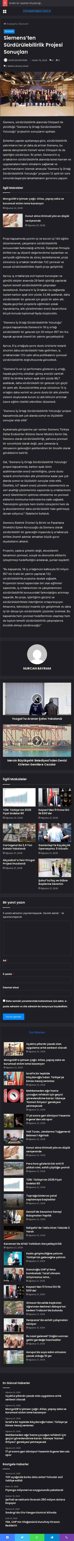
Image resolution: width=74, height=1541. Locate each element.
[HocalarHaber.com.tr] (37, 11)
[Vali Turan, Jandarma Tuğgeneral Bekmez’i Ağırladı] (14, 1136)
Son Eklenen (37, 1032)
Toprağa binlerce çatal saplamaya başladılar (41, 1197)
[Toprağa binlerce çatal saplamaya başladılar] (14, 1200)
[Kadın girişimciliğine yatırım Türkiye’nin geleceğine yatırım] (14, 1258)
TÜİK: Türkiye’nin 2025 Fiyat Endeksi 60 (17, 811)
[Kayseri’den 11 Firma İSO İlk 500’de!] (54, 797)
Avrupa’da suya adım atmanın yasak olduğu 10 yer (46, 1354)
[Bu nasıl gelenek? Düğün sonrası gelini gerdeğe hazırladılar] (14, 1341)
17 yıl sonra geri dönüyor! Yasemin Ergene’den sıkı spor (48, 1117)
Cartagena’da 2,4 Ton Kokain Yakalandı (17, 846)
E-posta (8, 973)
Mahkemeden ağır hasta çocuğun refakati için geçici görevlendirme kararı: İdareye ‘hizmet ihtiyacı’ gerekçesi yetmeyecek (45, 1098)
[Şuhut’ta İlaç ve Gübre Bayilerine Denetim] (54, 868)
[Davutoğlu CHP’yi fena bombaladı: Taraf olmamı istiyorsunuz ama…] (14, 1274)
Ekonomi (23, 23)
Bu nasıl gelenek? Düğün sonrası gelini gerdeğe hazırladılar (47, 1338)
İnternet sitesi (11, 987)
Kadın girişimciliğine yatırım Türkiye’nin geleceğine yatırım (46, 1255)
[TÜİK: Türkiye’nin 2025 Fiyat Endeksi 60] (19, 797)
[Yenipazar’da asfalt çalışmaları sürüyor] (14, 1325)
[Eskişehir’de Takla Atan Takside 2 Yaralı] (14, 1232)
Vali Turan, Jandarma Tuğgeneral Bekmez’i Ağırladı (48, 1133)
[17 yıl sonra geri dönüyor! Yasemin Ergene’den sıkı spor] (14, 1120)
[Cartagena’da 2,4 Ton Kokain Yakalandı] (19, 832)
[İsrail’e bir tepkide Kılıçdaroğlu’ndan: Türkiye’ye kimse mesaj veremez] (14, 1078)
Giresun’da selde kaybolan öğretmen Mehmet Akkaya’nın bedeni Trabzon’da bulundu (46, 1306)
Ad (5, 960)
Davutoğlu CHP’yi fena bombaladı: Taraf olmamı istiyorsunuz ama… (43, 1273)
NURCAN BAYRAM (17, 60)
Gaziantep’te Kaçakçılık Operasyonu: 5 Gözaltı (54, 846)
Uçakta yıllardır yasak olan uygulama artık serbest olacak (46, 1046)
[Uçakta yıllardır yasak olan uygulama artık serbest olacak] (14, 1049)
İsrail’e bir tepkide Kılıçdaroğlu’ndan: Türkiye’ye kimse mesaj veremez (45, 1077)
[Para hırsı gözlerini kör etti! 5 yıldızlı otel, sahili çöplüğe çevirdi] (14, 1168)
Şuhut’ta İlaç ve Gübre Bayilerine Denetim (53, 882)
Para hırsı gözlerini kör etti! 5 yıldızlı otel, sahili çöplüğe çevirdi (48, 1165)
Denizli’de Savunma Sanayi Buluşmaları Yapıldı (44, 1213)
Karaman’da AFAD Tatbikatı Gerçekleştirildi (33, 1244)
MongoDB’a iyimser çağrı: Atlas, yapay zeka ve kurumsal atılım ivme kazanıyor (34, 1062)
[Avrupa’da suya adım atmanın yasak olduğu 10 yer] (14, 1357)
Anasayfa (11, 23)
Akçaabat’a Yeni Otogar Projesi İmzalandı (19, 861)
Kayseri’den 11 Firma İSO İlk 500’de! (53, 811)
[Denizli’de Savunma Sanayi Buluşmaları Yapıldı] (14, 1216)
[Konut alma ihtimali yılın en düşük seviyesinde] (13, 220)
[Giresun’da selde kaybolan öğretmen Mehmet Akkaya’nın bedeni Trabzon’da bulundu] (14, 1308)
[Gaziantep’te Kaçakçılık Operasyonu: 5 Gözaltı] (54, 832)
